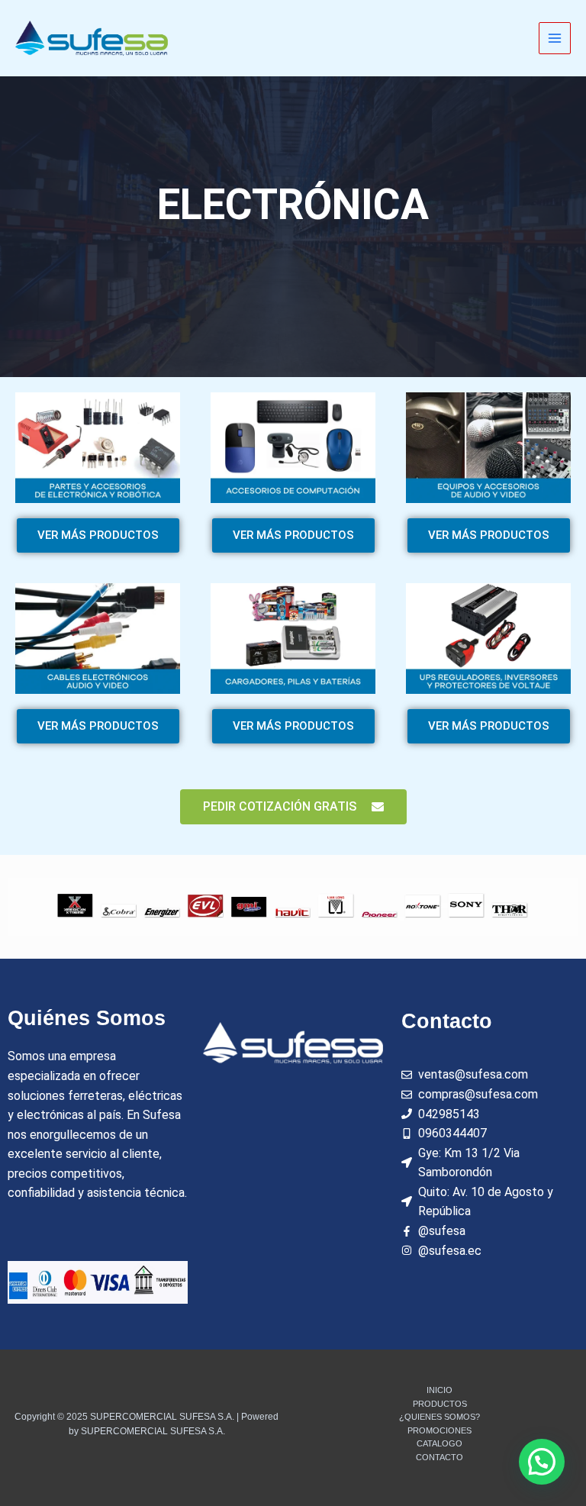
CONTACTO (439, 1457)
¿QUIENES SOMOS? (439, 1416)
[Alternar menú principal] (555, 38)
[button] (542, 1462)
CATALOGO (439, 1443)
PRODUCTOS (440, 1403)
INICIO (439, 1390)
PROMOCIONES (439, 1430)
